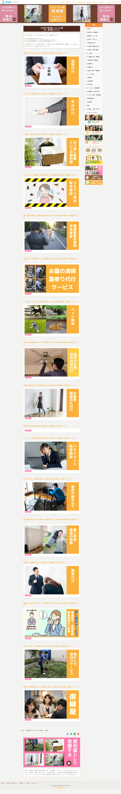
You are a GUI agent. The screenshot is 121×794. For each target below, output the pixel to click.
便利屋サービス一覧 (71, 2)
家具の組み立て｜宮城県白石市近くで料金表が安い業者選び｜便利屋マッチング (47, 479)
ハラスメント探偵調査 (93, 88)
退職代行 (90, 67)
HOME (63, 2)
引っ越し (90, 53)
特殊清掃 (90, 81)
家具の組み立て (92, 43)
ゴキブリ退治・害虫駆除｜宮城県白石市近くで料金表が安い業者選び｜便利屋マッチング (50, 175)
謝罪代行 (90, 63)
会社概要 (89, 102)
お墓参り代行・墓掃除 (93, 56)
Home (23, 730)
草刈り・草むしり (92, 39)
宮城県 (41, 730)
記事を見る (29, 86)
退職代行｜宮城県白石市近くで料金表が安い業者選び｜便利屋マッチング (45, 53)
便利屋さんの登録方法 (92, 2)
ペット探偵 (91, 74)
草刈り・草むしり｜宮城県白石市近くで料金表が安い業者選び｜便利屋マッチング (48, 646)
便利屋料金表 (81, 2)
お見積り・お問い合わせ (113, 2)
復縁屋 (90, 77)
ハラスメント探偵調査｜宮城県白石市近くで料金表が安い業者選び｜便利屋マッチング (49, 438)
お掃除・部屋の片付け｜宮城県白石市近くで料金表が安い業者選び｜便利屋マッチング (49, 385)
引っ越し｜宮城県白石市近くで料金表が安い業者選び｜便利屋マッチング (45, 134)
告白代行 (90, 84)
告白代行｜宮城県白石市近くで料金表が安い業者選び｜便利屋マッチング (45, 94)
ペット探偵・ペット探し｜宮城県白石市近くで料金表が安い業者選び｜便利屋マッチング (50, 302)
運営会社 (101, 2)
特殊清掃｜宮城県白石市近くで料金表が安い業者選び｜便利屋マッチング (45, 426)
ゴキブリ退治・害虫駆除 (94, 95)
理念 (88, 105)
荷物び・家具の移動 (93, 49)
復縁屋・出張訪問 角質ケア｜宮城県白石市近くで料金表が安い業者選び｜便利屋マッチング (50, 687)
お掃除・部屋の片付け (93, 46)
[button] (57, 21)
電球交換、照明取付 (93, 60)
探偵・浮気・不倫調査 (93, 70)
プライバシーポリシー (92, 112)
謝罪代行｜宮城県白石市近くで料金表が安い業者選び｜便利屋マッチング (45, 562)
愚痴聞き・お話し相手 (93, 91)
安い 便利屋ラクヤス (60, 787)
